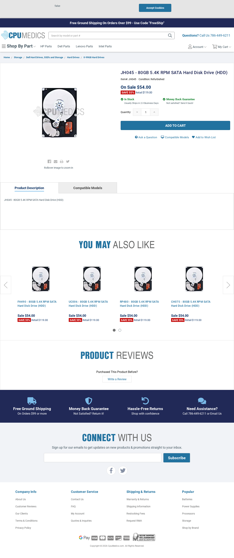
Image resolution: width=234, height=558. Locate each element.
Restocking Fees (136, 513)
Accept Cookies (155, 8)
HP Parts (46, 46)
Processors (188, 513)
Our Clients (21, 513)
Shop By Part (19, 46)
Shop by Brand (190, 527)
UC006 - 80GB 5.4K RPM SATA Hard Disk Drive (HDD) (88, 303)
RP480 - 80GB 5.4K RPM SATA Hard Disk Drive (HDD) (139, 303)
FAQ (73, 506)
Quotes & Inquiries (81, 520)
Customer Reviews (25, 506)
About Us (20, 499)
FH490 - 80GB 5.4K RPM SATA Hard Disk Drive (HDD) (37, 303)
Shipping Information (138, 506)
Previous (5, 285)
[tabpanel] (40, 290)
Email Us (216, 413)
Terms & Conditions (26, 520)
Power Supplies (190, 506)
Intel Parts (105, 46)
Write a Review (117, 379)
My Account (77, 513)
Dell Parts (64, 46)
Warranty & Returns (138, 499)
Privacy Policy (23, 527)
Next (228, 285)
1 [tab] (114, 330)
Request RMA (134, 520)
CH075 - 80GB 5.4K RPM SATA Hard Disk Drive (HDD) (191, 303)
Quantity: (126, 112)
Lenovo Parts (84, 46)
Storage (186, 520)
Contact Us (77, 499)
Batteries (187, 499)
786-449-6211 (220, 35)
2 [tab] (119, 330)
